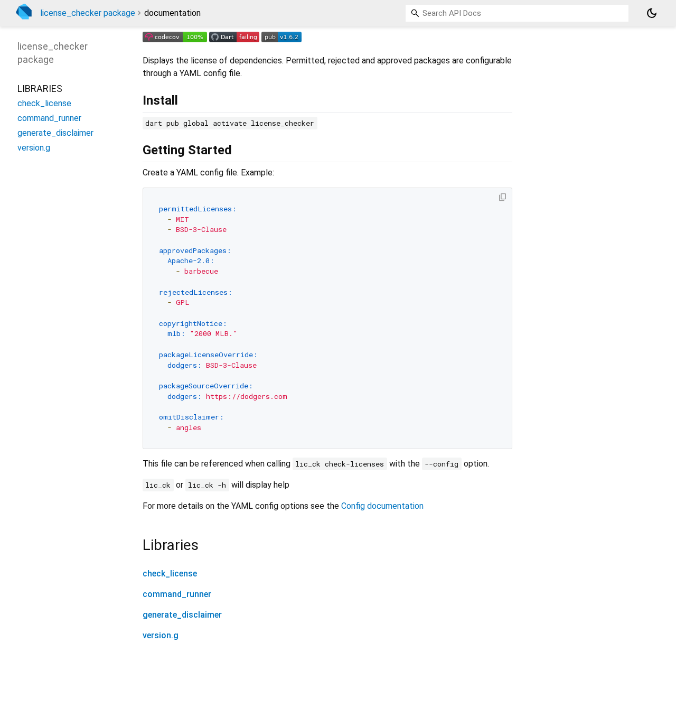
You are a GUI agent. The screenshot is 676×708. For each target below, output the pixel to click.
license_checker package (87, 13)
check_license (170, 574)
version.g (161, 635)
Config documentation (382, 506)
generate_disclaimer (182, 615)
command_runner (177, 594)
